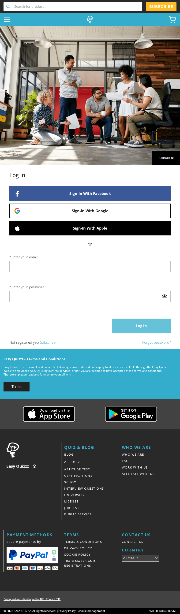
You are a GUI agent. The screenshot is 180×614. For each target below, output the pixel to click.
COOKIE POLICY (77, 554)
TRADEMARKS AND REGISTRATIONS (79, 563)
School (71, 482)
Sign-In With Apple (90, 228)
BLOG (69, 454)
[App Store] (49, 414)
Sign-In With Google (90, 210)
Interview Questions (84, 488)
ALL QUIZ (72, 462)
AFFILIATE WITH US (138, 474)
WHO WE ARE (133, 454)
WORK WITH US (135, 467)
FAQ (125, 461)
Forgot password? (156, 342)
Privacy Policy (67, 611)
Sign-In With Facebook (90, 193)
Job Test (71, 508)
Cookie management (91, 611)
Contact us (166, 158)
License (71, 501)
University (74, 495)
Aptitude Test (77, 469)
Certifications (78, 475)
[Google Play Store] (131, 414)
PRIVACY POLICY (78, 548)
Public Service (78, 514)
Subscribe (48, 342)
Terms (16, 386)
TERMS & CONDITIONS (83, 542)
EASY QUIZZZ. (23, 611)
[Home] (33, 450)
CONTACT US (132, 542)
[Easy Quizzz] (90, 19)
